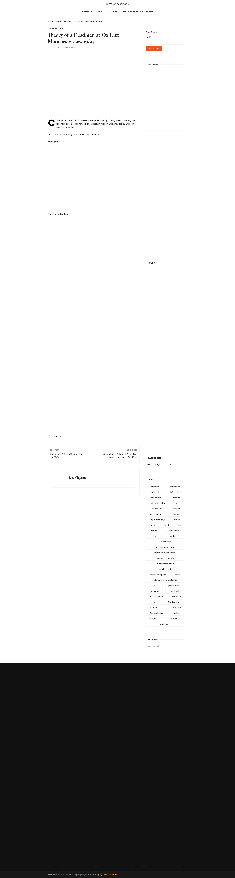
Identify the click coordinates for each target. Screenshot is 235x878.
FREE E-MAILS (113, 11)
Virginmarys (165, 624)
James (152, 525)
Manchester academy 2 (165, 552)
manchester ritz (165, 569)
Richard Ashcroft (156, 596)
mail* (148, 37)
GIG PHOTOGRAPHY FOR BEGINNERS (138, 11)
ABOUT (101, 11)
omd (154, 585)
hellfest (177, 519)
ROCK (62, 28)
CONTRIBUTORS (87, 11)
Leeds (154, 530)
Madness (174, 536)
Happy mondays (157, 519)
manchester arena (165, 563)
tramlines (176, 613)
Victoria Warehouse (172, 618)
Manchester (165, 541)
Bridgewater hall (158, 503)
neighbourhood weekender (165, 580)
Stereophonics (156, 613)
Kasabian (167, 525)
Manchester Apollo (165, 558)
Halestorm (175, 514)
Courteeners (156, 508)
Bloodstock (156, 497)
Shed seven (173, 602)
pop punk (155, 591)
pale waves (173, 585)
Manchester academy (165, 547)
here (99, 134)
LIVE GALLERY (53, 28)
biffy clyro (174, 492)
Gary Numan (155, 514)
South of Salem (174, 607)
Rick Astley (176, 596)
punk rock (175, 591)
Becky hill (155, 492)
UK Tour (152, 618)
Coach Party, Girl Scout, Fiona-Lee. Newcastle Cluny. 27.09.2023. (120, 456)
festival (176, 508)
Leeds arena (173, 530)
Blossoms (175, 497)
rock (154, 602)
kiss (179, 525)
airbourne (155, 486)
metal (177, 574)
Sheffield (154, 607)
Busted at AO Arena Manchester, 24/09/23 (66, 456)
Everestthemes (110, 874)
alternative (175, 486)
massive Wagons (158, 574)
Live (154, 536)
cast (178, 503)
